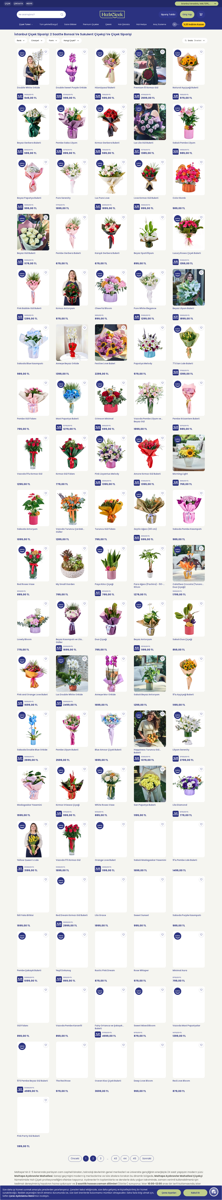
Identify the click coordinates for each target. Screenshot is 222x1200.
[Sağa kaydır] (174, 24)
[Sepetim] (201, 14)
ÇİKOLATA (18, 3)
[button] (41, 14)
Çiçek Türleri (25, 24)
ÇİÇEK (7, 3)
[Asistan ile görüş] (213, 1191)
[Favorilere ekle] (45, 51)
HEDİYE (29, 3)
